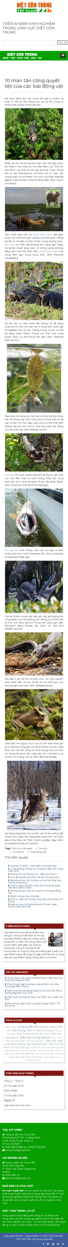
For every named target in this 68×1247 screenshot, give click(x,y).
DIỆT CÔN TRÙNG (52, 1236)
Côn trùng (19, 1030)
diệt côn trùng (27, 941)
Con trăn (10, 244)
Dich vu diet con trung (40, 1030)
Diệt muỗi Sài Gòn (37, 1044)
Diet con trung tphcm (35, 1037)
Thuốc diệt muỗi (34, 1057)
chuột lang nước (42, 234)
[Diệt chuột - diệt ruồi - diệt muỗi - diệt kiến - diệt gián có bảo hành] (22, 55)
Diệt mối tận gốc (46, 1050)
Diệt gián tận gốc (35, 1041)
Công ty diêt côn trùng (32, 1026)
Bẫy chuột (11, 1027)
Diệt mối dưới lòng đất (52, 1047)
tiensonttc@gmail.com (18, 1150)
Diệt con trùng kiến (15, 1041)
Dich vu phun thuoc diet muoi (33, 1033)
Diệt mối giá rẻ (12, 1050)
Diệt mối (35, 1047)
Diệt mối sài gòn (29, 1050)
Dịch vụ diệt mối (25, 1053)
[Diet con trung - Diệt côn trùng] (34, 6)
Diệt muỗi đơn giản (20, 1047)
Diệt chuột (57, 1037)
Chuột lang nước (38, 852)
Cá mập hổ (11, 550)
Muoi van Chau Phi (45, 1054)
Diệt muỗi (50, 1040)
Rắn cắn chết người (22, 848)
